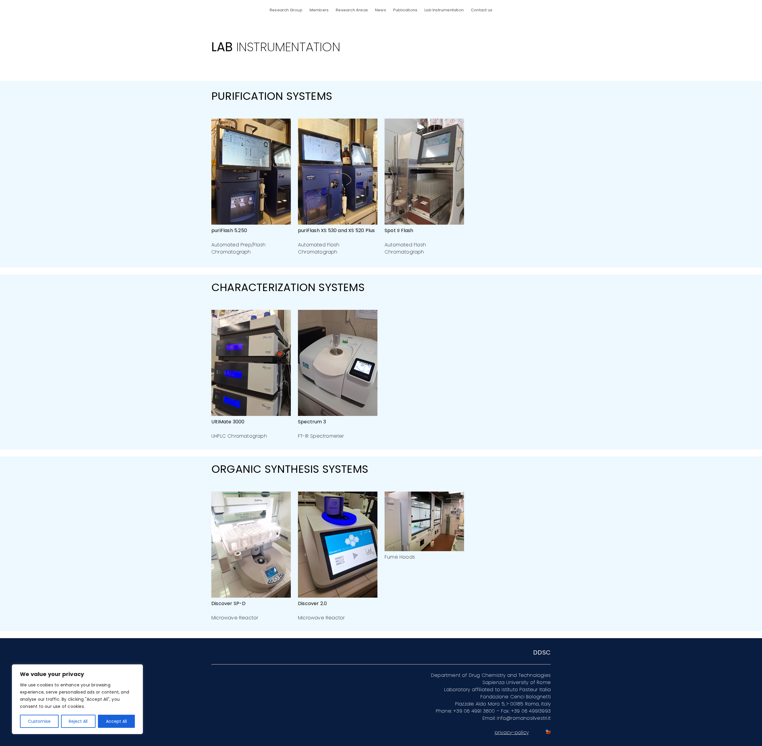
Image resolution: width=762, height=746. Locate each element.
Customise (39, 721)
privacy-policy (512, 732)
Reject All (78, 721)
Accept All (116, 721)
